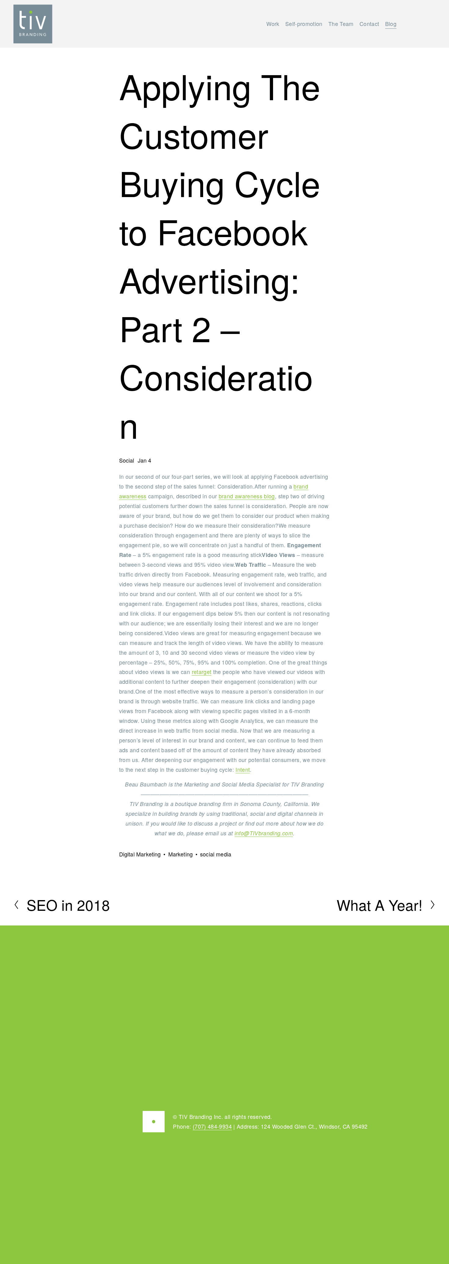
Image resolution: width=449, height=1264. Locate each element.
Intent (242, 769)
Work (272, 23)
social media (215, 854)
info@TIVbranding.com (264, 833)
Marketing (180, 854)
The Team (341, 23)
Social (126, 460)
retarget (202, 672)
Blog (390, 23)
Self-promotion (304, 23)
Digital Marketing (140, 854)
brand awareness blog (247, 496)
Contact (369, 23)
